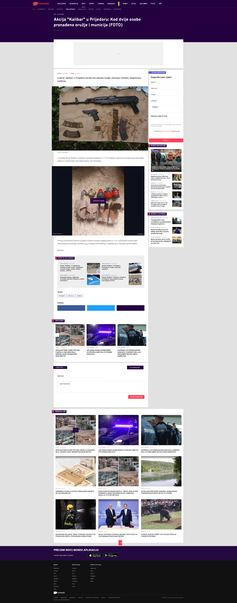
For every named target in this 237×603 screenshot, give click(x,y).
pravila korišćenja (167, 131)
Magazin (56, 579)
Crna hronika (60, 14)
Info (55, 14)
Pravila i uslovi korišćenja (62, 600)
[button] (57, 335)
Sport (55, 576)
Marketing (64, 597)
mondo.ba (77, 73)
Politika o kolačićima (92, 597)
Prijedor (62, 296)
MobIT (55, 581)
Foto (55, 589)
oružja (85, 244)
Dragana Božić (65, 73)
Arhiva (103, 597)
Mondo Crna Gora (96, 565)
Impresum (72, 597)
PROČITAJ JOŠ (60, 412)
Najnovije (56, 568)
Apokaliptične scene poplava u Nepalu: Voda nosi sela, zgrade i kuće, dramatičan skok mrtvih (68, 353)
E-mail (153, 94)
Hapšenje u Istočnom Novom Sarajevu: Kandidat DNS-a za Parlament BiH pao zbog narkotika (129, 353)
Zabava (74, 576)
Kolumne (56, 586)
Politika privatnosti (114, 597)
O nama (56, 597)
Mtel (55, 584)
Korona (56, 571)
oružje (79, 296)
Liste (73, 586)
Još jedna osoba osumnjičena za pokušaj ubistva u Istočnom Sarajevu (99, 352)
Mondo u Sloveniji (158, 214)
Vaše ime (154, 88)
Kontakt (80, 597)
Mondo (56, 565)
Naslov (154, 82)
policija (71, 296)
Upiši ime (60, 376)
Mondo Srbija (76, 565)
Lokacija (154, 101)
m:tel (167, 597)
